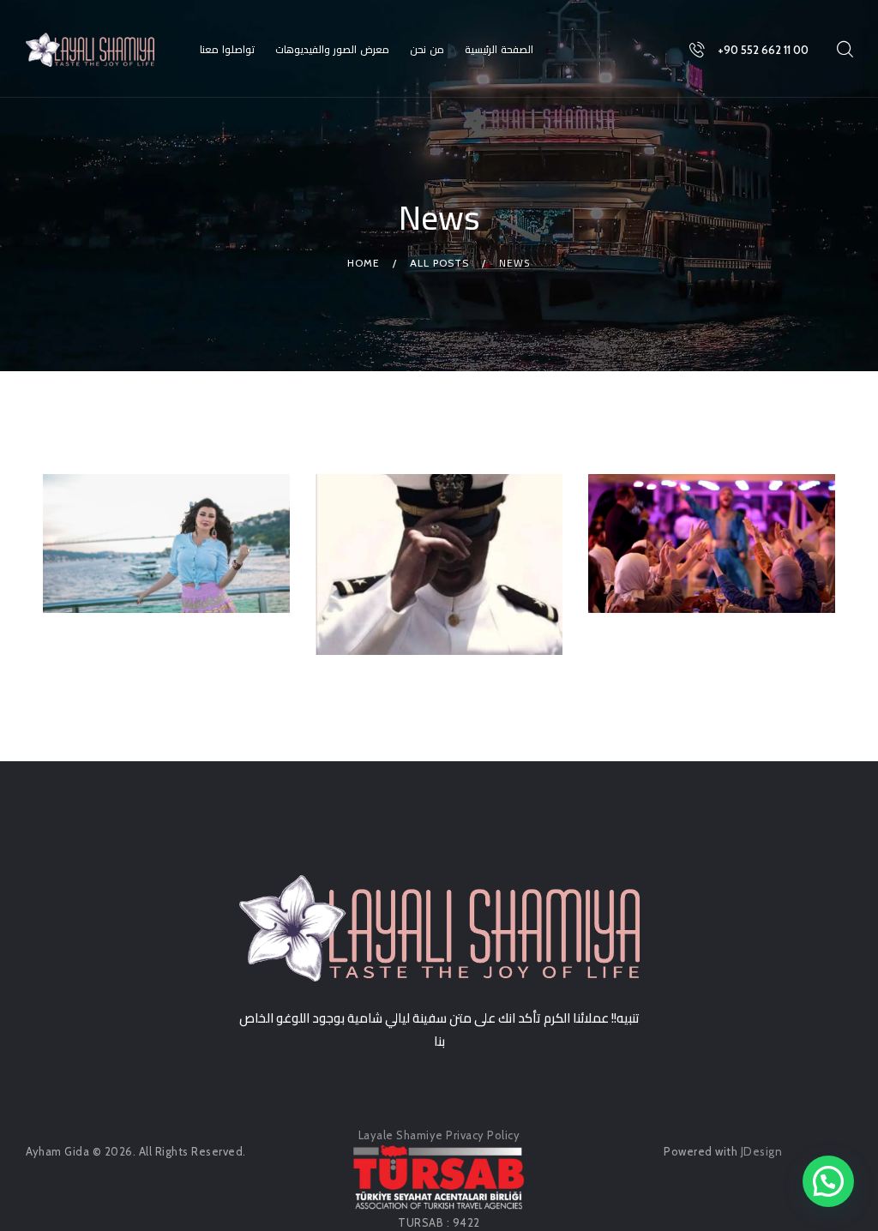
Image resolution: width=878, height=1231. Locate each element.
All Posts (439, 262)
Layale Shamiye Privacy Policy (439, 1135)
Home (363, 262)
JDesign (762, 1151)
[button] (828, 1181)
